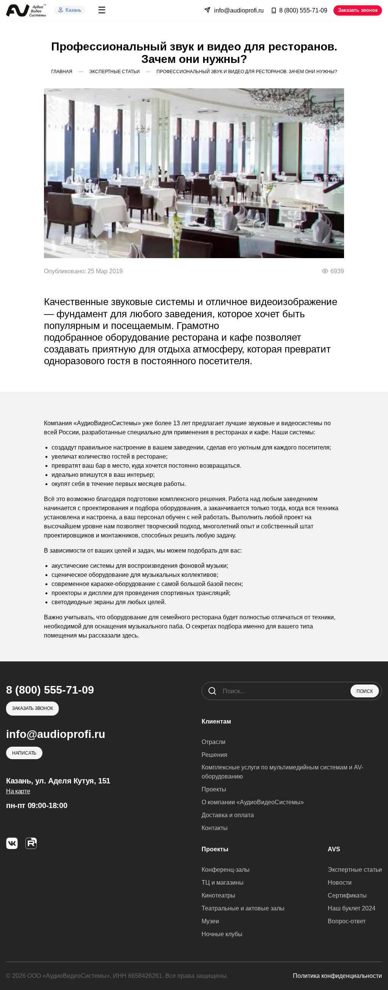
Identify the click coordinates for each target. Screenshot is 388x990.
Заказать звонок (358, 10)
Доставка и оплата (228, 815)
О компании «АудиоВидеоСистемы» (253, 802)
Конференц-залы (226, 869)
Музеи (210, 921)
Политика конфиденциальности (337, 976)
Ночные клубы (222, 934)
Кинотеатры (218, 895)
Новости (340, 882)
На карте (18, 791)
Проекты (214, 789)
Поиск (365, 691)
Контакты (215, 828)
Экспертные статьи (355, 869)
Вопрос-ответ (347, 921)
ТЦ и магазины (223, 882)
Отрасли (213, 742)
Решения (214, 755)
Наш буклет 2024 (351, 908)
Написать (24, 752)
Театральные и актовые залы (243, 908)
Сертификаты (347, 895)
